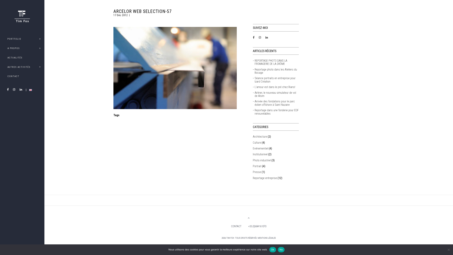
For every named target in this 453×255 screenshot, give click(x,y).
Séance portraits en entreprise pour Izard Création (275, 80)
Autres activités (18, 67)
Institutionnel (260, 154)
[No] (448, 249)
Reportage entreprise (265, 178)
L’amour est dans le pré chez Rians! (275, 87)
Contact (13, 76)
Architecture (260, 136)
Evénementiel (260, 148)
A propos (13, 48)
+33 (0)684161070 (257, 226)
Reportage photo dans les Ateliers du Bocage (276, 71)
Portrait (257, 166)
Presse (257, 172)
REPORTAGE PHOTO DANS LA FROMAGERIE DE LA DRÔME (271, 62)
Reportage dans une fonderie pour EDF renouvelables (277, 112)
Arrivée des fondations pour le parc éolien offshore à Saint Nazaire (275, 103)
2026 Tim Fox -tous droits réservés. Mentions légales (249, 238)
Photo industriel (262, 160)
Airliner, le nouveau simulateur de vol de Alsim (275, 94)
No (281, 249)
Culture (257, 142)
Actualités (14, 57)
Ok (272, 249)
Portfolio (14, 39)
